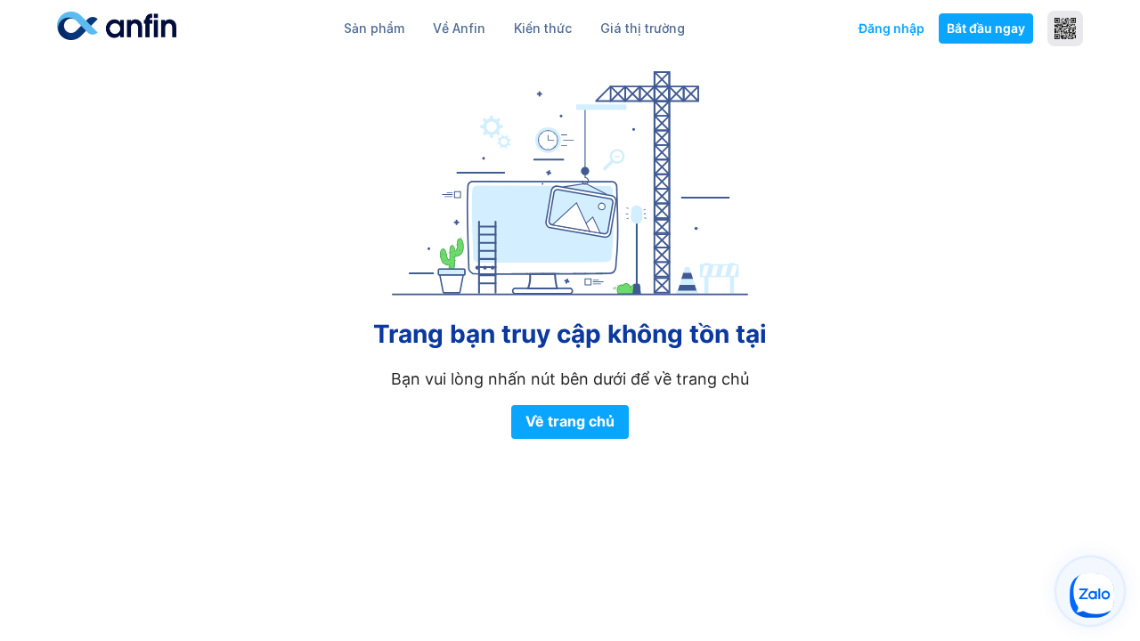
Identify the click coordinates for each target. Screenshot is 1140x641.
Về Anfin (459, 28)
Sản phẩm (374, 28)
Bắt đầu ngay (986, 28)
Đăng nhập (891, 28)
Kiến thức (543, 28)
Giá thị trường (642, 28)
